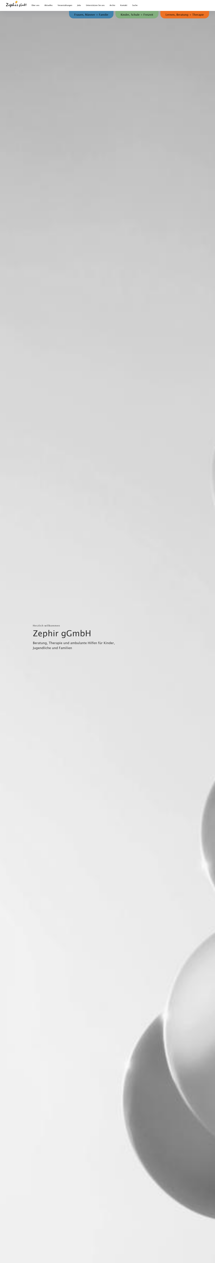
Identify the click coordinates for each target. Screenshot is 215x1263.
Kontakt (123, 5)
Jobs (79, 5)
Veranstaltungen (65, 5)
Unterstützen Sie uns (95, 5)
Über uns (35, 5)
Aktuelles (48, 5)
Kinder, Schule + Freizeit (137, 15)
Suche (134, 5)
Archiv (112, 5)
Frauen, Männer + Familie (91, 15)
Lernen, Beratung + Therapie (185, 15)
